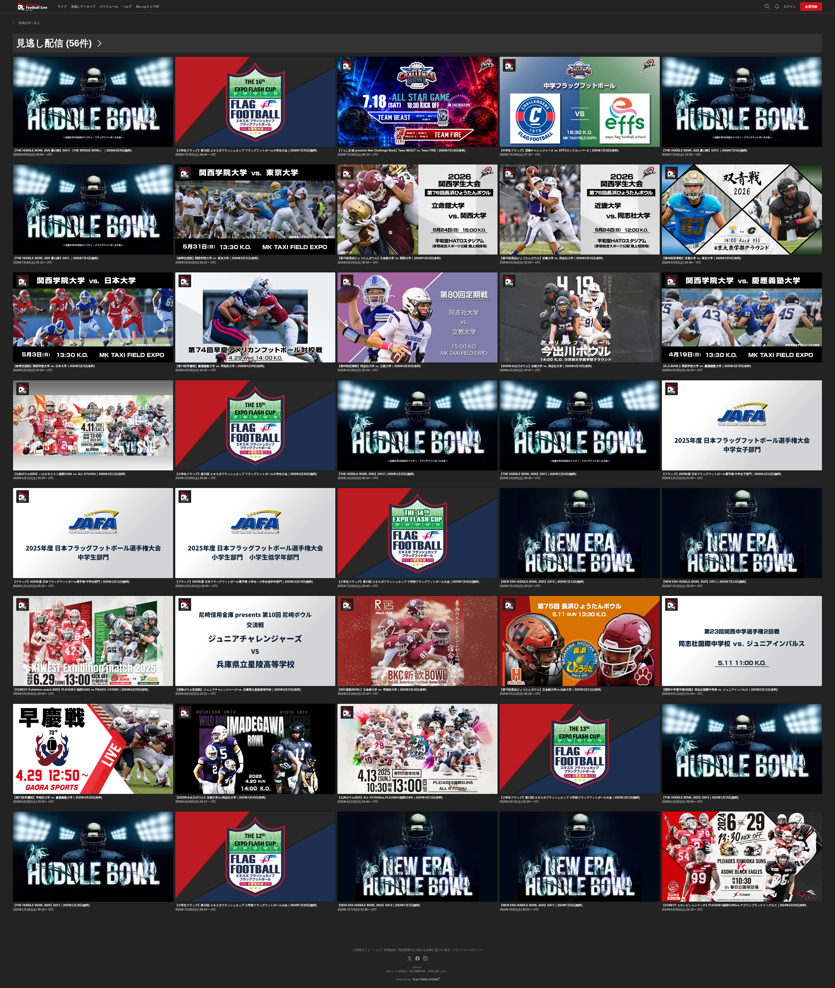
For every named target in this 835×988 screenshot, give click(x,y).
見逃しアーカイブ (83, 6)
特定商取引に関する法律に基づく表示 (424, 950)
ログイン (790, 6)
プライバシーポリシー (467, 950)
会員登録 (811, 6)
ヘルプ (127, 6)
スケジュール (109, 6)
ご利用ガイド (361, 950)
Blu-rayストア (146, 6)
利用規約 (390, 950)
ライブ (62, 6)
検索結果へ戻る (29, 23)
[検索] (767, 6)
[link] (93, 102)
